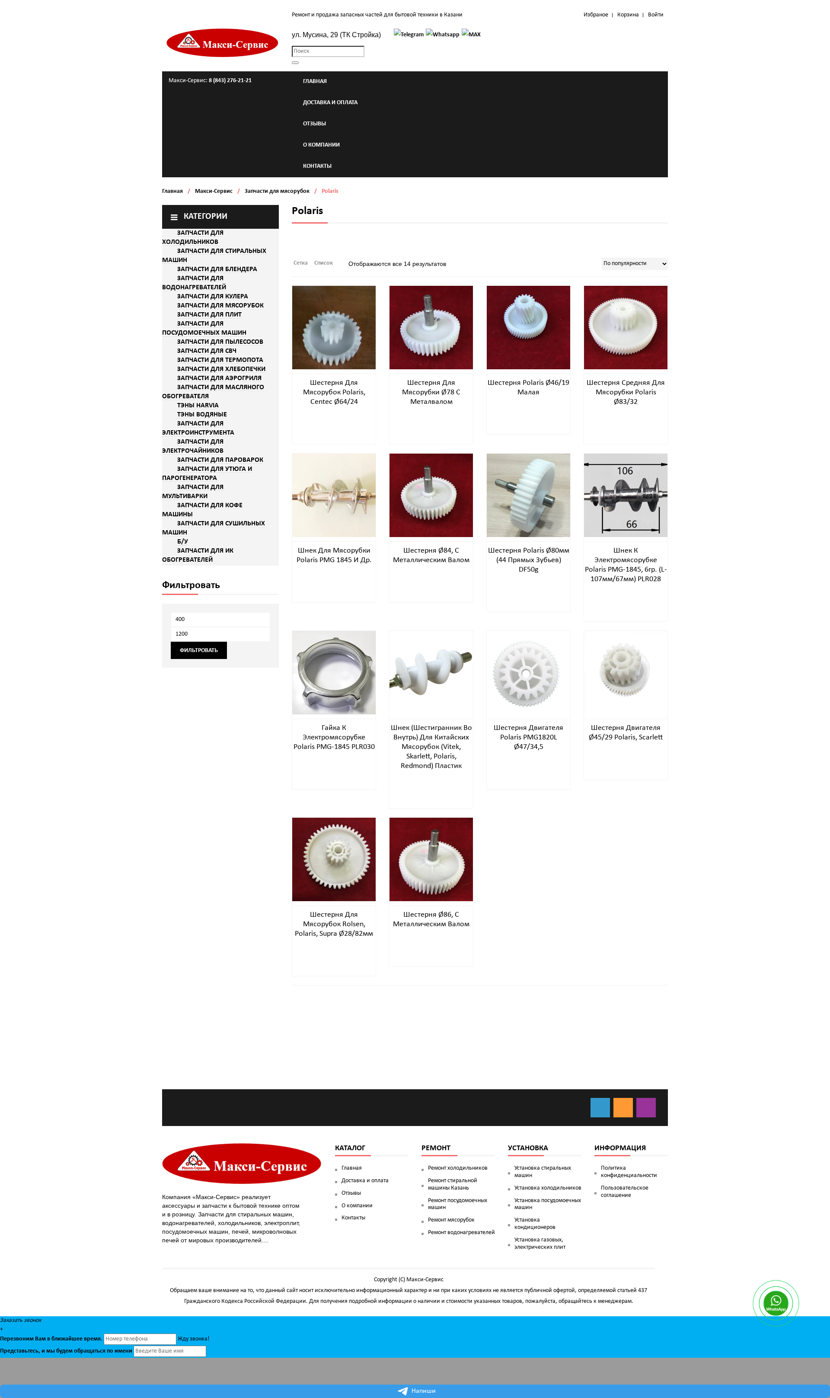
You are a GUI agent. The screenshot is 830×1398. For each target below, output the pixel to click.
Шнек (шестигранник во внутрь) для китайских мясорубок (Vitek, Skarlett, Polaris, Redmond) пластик (431, 747)
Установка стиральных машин (542, 1172)
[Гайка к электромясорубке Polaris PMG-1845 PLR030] (334, 672)
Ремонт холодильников (458, 1168)
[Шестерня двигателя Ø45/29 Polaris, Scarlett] (625, 672)
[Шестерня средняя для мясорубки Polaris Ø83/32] (625, 327)
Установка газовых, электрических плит (539, 1244)
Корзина (628, 15)
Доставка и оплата (365, 1180)
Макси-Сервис (214, 191)
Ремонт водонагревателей (461, 1232)
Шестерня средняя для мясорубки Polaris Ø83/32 (626, 392)
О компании (357, 1206)
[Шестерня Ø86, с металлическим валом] (431, 859)
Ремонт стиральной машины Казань (452, 1184)
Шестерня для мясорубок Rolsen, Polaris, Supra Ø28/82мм (334, 924)
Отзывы (351, 1193)
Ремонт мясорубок (451, 1220)
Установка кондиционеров (534, 1224)
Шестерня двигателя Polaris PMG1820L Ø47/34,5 (528, 737)
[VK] (600, 1107)
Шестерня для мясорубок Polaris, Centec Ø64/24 (334, 392)
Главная (172, 191)
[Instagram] (646, 1107)
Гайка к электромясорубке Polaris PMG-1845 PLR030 (334, 737)
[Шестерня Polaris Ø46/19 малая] (528, 327)
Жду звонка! (194, 1339)
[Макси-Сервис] (222, 43)
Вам (40, 1339)
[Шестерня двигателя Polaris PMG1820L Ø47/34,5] (528, 672)
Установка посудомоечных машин (547, 1204)
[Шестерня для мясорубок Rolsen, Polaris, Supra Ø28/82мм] (334, 859)
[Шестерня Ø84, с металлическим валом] (431, 495)
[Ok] (623, 1107)
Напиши (424, 1391)
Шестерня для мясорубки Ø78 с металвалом (431, 392)
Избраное (596, 15)
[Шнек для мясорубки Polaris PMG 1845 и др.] (334, 495)
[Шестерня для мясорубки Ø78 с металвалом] (431, 327)
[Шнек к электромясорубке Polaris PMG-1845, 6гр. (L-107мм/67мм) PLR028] (625, 495)
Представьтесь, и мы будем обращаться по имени (66, 1351)
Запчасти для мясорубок (277, 191)
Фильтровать (199, 650)
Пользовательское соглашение (624, 1192)
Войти (656, 15)
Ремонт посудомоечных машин (457, 1204)
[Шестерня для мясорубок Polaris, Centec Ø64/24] (334, 327)
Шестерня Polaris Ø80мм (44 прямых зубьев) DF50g (528, 560)
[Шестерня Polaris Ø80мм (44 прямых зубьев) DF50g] (528, 495)
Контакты (353, 1218)
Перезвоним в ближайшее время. (51, 1339)
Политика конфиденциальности (629, 1172)
